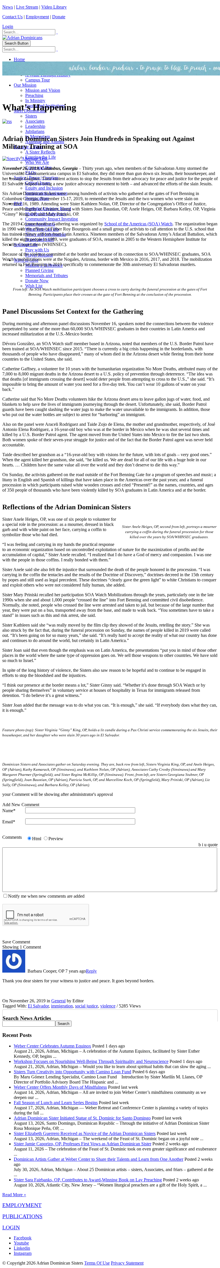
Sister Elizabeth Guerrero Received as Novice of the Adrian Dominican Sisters (85, 1133)
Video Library (54, 7)
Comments (12, 837)
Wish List (33, 285)
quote (213, 844)
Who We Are (37, 162)
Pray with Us (37, 249)
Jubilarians (34, 131)
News (7, 7)
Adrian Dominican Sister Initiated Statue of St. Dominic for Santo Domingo (82, 1118)
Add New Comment (20, 804)
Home (19, 59)
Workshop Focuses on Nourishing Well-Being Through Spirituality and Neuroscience (91, 1061)
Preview (55, 838)
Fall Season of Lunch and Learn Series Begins (56, 1102)
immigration (62, 1005)
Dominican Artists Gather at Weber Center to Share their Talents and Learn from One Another (98, 1159)
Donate (58, 16)
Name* (8, 810)
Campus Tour (37, 79)
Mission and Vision (42, 90)
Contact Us (12, 16)
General (58, 1000)
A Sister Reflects (40, 152)
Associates (34, 121)
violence (107, 1005)
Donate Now (37, 280)
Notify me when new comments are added (46, 896)
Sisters (31, 116)
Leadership (35, 126)
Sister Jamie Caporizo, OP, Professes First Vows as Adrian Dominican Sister (82, 1143)
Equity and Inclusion (44, 188)
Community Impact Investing (51, 218)
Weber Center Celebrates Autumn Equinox (52, 1046)
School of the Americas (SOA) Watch (138, 223)
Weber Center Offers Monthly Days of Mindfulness (60, 1087)
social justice (86, 1005)
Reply (91, 971)
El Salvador (38, 1005)
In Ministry (35, 100)
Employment (37, 16)
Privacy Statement (127, 1263)
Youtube (21, 1243)
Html (36, 838)
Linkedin (22, 1248)
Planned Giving (39, 270)
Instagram (23, 1253)
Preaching (34, 95)
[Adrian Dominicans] (22, 37)
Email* (8, 821)
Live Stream (27, 7)
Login (7, 26)
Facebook (23, 1237)
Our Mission (25, 85)
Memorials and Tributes (46, 275)
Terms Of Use (97, 1263)
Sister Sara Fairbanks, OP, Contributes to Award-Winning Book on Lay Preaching (88, 1179)
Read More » (14, 1194)
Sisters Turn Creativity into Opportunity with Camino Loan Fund (72, 1071)
